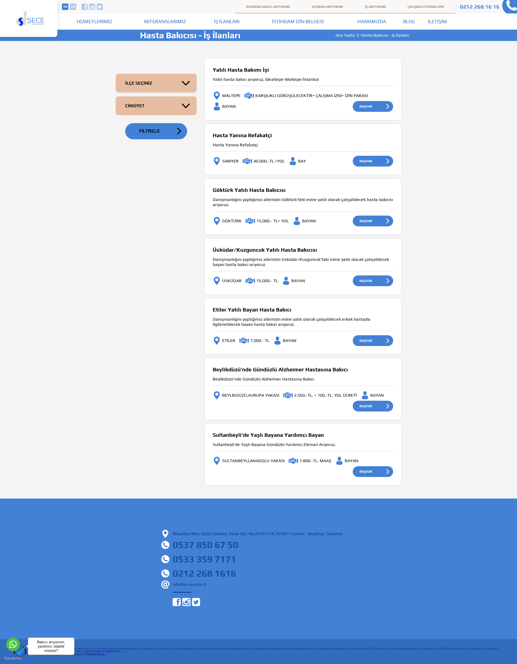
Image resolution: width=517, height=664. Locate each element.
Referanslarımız (165, 21)
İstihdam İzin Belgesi (298, 21)
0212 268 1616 (204, 573)
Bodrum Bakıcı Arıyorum (268, 7)
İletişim (437, 21)
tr (65, 6)
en (73, 6)
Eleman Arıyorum (327, 7)
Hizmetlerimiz (94, 21)
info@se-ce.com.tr (190, 584)
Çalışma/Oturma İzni (426, 7)
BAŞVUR (365, 106)
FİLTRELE (149, 131)
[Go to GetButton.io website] (13, 658)
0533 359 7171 (204, 559)
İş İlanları (227, 21)
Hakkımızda (371, 21)
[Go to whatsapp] (13, 644)
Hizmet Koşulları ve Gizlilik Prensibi (102, 651)
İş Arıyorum (375, 7)
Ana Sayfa (345, 35)
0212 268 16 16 (479, 7)
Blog (409, 21)
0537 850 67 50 (205, 544)
